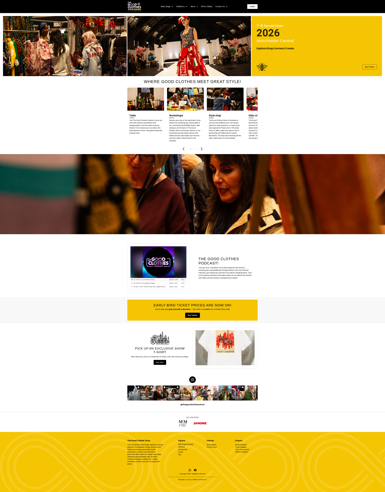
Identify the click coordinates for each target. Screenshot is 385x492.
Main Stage (165, 6)
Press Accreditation (242, 449)
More (193, 6)
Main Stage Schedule (185, 444)
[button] (183, 149)
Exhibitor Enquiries (241, 452)
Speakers (181, 447)
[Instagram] (189, 470)
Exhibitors (180, 6)
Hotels (180, 452)
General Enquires (241, 445)
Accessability (211, 445)
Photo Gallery (206, 6)
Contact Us (220, 6)
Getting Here (182, 449)
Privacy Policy (212, 447)
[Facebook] (195, 470)
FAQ (179, 455)
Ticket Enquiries (241, 447)
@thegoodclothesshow (192, 404)
